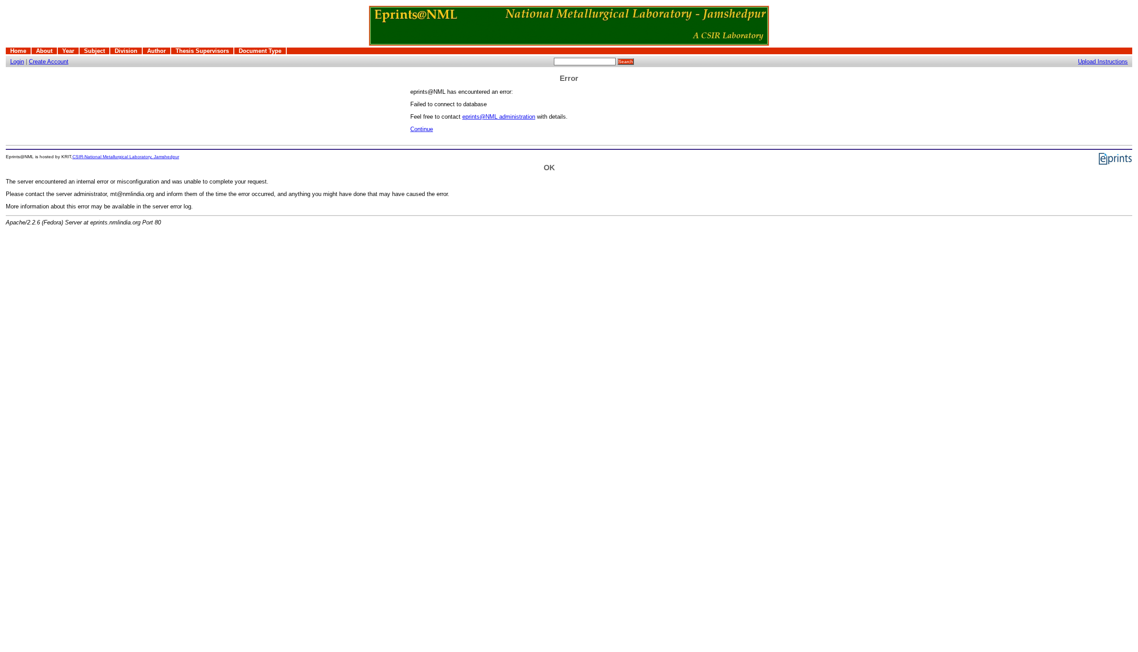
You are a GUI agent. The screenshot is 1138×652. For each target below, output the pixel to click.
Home (18, 51)
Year (68, 51)
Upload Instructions (1103, 61)
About (44, 51)
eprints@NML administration (498, 116)
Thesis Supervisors (202, 51)
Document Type (260, 51)
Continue (421, 129)
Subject (94, 51)
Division (126, 51)
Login (17, 61)
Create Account (48, 61)
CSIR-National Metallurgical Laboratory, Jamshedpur (125, 156)
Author (156, 51)
